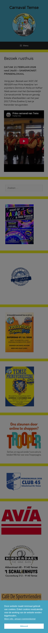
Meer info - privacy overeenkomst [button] (19, 619)
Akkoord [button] (24, 626)
